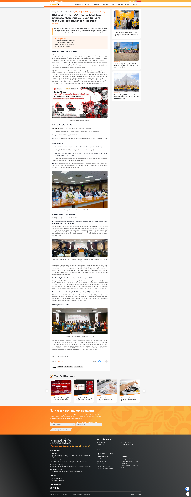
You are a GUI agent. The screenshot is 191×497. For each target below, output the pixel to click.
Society (60, 366)
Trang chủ (55, 12)
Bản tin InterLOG (126, 442)
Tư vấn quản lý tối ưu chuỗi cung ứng (129, 462)
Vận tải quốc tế (101, 459)
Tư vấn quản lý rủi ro (127, 459)
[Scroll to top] (188, 494)
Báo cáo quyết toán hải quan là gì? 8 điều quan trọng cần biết (128, 399)
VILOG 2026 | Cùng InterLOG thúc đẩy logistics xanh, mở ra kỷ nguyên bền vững (126, 34)
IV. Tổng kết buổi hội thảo (62, 46)
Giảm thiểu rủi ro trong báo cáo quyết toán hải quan (61, 398)
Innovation (68, 366)
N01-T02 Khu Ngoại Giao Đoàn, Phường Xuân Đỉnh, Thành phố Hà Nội (70, 461)
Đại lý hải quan (101, 464)
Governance (78, 366)
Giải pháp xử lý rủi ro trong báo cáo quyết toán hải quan (84, 399)
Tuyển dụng (100, 444)
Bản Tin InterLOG (66, 12)
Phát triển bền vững (103, 447)
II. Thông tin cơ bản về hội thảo (64, 42)
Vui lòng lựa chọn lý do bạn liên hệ (86, 422)
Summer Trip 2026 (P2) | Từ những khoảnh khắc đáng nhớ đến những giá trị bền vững (126, 65)
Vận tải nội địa (101, 461)
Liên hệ (123, 447)
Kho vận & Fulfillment (103, 466)
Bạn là (52, 422)
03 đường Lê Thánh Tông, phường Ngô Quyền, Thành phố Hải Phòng (70, 466)
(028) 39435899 (59, 1)
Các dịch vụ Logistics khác (105, 468)
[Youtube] (58, 488)
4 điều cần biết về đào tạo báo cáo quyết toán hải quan (106, 399)
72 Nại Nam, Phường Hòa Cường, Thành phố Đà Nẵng (66, 471)
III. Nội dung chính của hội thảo (64, 44)
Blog (98, 449)
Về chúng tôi (101, 442)
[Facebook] (54, 488)
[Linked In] (51, 488)
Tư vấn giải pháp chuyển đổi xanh (129, 466)
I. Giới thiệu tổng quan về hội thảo (65, 40)
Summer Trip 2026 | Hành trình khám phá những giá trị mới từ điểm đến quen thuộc (126, 96)
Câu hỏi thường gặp (127, 444)
